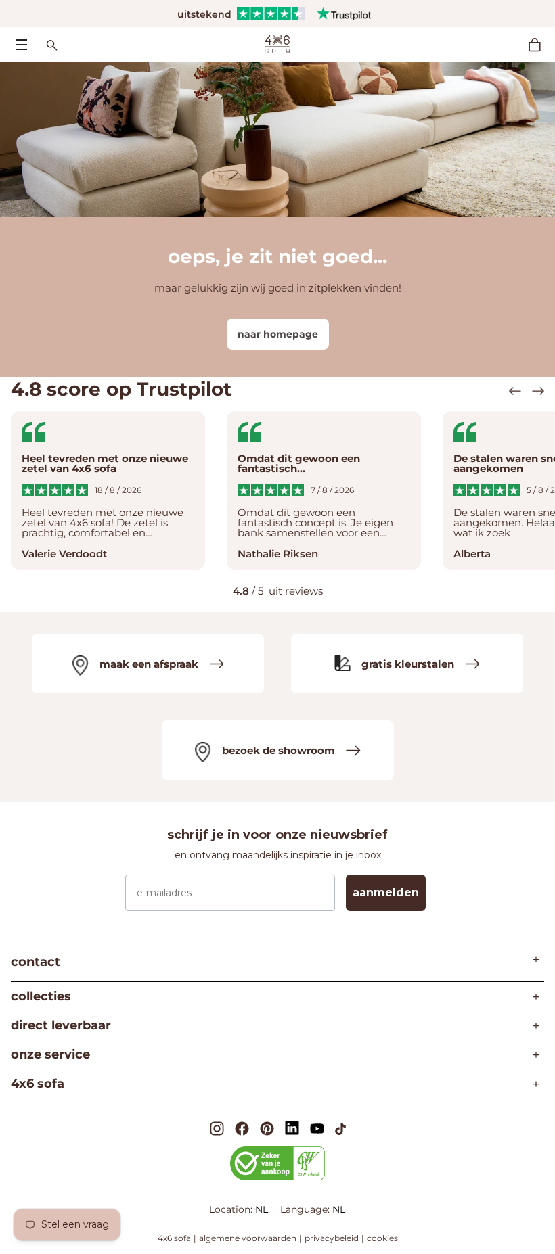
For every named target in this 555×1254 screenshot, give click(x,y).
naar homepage (278, 334)
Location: (232, 1209)
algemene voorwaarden (247, 1238)
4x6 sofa (174, 1238)
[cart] (541, 45)
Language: (306, 1209)
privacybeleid (332, 1238)
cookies (382, 1238)
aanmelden (386, 892)
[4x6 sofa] (277, 43)
